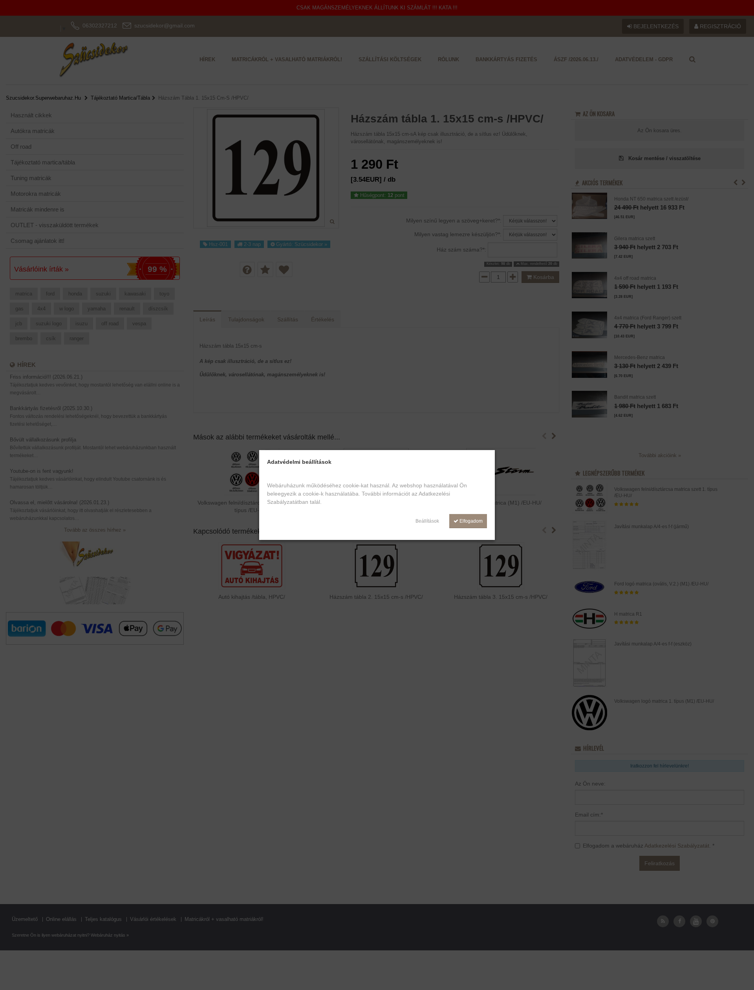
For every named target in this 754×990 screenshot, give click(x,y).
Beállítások (427, 521)
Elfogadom (470, 521)
